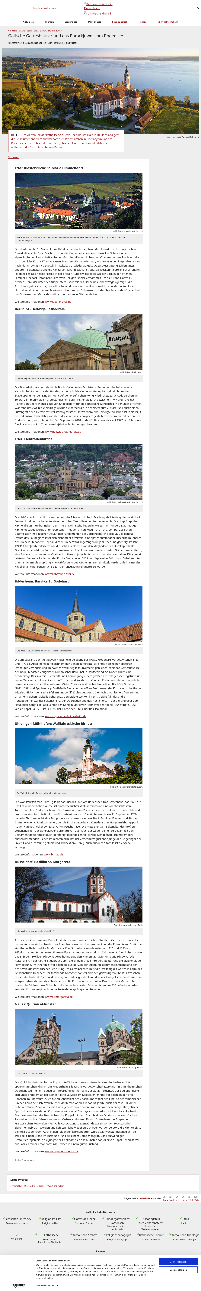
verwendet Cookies (45, 1285)
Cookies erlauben (178, 1262)
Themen (49, 21)
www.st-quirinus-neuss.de (61, 1151)
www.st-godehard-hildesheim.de (65, 716)
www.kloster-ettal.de (58, 301)
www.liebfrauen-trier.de (60, 574)
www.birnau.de (53, 854)
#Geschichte (29, 1186)
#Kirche (40, 1186)
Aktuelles (46, 8)
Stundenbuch (120, 21)
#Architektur (16, 1186)
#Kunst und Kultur (55, 1186)
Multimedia (94, 21)
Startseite (36, 8)
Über (168, 21)
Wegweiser (71, 21)
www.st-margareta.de (59, 997)
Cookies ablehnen (178, 1270)
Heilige (143, 21)
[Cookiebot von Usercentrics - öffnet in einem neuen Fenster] (18, 1286)
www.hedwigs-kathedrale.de (63, 431)
